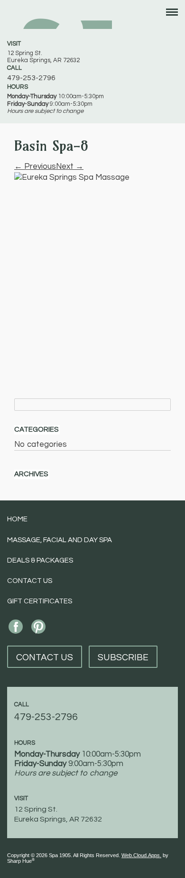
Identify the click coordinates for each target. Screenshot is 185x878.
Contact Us (29, 580)
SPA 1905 (59, 18)
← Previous (35, 166)
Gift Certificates (39, 601)
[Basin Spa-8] (92, 269)
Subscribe (123, 657)
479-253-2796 (31, 78)
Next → (69, 166)
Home (17, 519)
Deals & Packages (40, 560)
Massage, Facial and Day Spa (59, 540)
